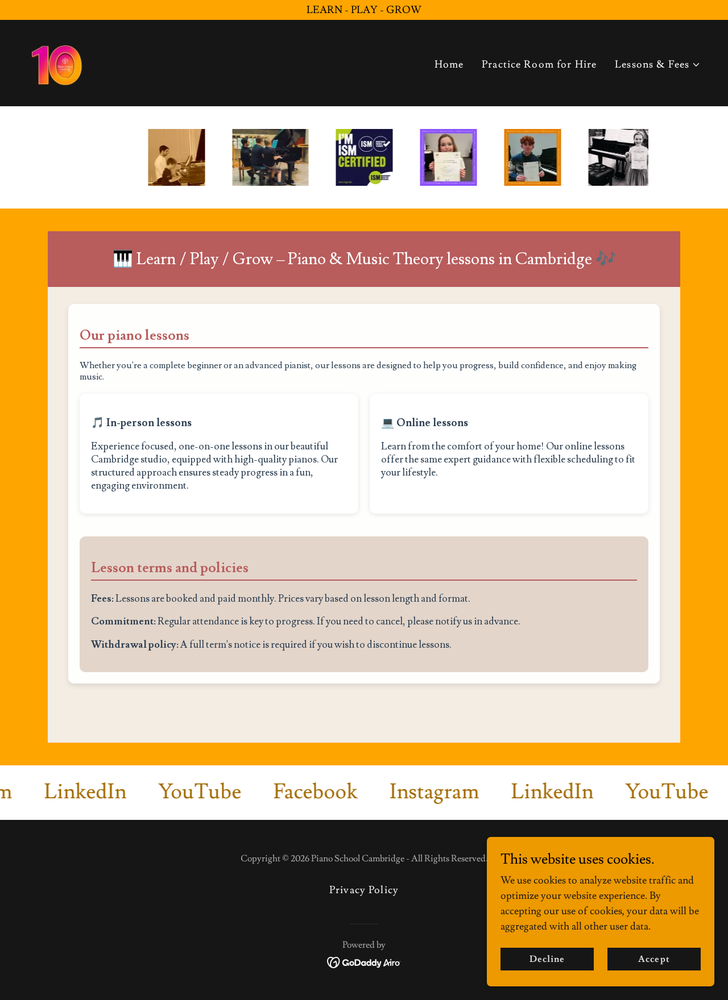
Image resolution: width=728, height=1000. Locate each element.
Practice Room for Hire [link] (539, 64)
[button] (658, 64)
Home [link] (449, 64)
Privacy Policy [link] (364, 890)
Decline (547, 959)
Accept (653, 959)
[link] (56, 60)
